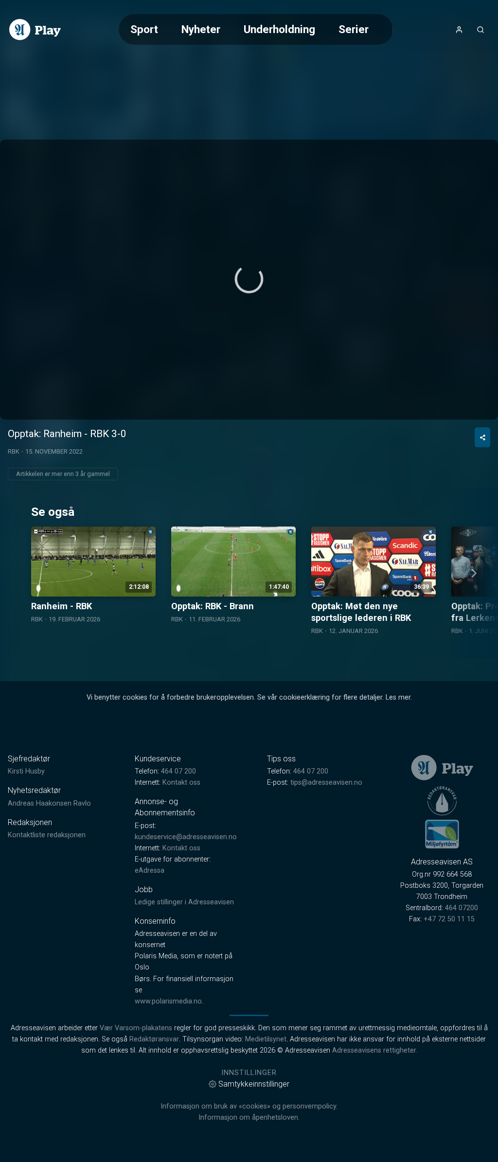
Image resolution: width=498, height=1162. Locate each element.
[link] (35, 30)
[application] (249, 280)
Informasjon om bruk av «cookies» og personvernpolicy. (249, 1106)
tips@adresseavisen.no (326, 782)
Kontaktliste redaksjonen (47, 835)
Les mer (398, 697)
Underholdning (279, 29)
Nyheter (200, 29)
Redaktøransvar (154, 1039)
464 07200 (461, 908)
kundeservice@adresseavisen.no (186, 837)
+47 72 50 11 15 (449, 919)
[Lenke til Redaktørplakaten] (442, 800)
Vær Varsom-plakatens (136, 1028)
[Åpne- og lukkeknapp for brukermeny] (459, 29)
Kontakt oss (181, 782)
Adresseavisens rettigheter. (374, 1050)
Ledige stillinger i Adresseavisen (184, 902)
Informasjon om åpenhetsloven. (249, 1117)
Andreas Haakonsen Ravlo (49, 803)
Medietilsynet (265, 1039)
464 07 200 (178, 771)
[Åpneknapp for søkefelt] (480, 29)
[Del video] (482, 437)
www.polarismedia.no (168, 1001)
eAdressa (149, 870)
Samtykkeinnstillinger (253, 1084)
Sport (144, 29)
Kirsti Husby (26, 771)
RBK (13, 451)
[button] (249, 279)
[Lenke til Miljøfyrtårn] (442, 833)
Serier (353, 29)
